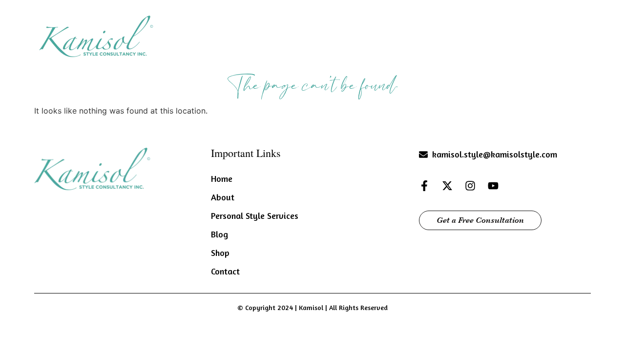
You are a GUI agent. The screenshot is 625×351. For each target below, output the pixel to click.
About (329, 34)
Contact (571, 34)
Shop (527, 34)
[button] (334, 35)
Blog (487, 34)
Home (285, 34)
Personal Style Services (414, 34)
